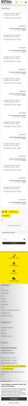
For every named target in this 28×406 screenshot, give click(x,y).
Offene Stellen (5, 293)
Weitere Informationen (14, 402)
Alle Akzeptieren (14, 398)
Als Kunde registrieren (7, 327)
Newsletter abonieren (7, 336)
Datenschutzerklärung (15, 395)
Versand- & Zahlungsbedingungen (10, 310)
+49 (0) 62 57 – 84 (9, 360)
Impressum (4, 301)
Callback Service (5, 313)
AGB (2, 307)
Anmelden (14, 243)
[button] (2, 212)
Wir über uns (4, 290)
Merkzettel (4, 333)
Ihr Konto (3, 330)
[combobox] (13, 212)
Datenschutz (4, 304)
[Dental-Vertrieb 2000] (6, 2)
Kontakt (3, 299)
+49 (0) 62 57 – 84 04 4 (9, 358)
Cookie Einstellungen (7, 315)
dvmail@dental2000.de (10, 363)
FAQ (2, 296)
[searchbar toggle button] (16, 2)
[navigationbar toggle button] (25, 2)
